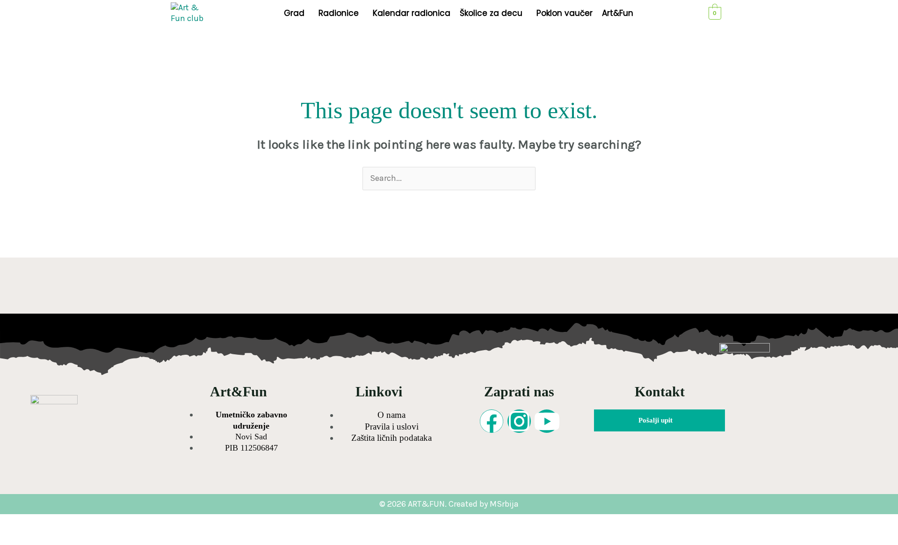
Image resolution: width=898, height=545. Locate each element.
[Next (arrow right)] (55, 537)
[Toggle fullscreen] (55, 522)
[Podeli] (92, 522)
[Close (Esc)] (130, 522)
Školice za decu (491, 13)
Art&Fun (617, 13)
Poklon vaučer (564, 13)
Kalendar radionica (411, 13)
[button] (296, 13)
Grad (294, 13)
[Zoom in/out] (18, 522)
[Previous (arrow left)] (18, 537)
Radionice (339, 13)
